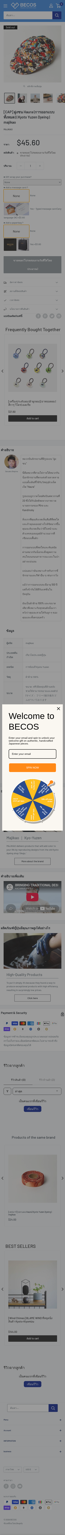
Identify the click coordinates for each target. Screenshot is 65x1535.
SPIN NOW (32, 767)
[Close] (58, 708)
